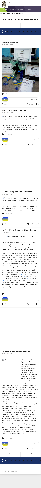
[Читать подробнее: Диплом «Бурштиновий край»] (5, 444)
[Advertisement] (20, 168)
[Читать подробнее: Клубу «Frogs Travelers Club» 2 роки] (5, 299)
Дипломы (9, 438)
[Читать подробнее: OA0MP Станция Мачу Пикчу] (5, 140)
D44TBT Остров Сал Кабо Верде (17, 192)
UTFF (24, 276)
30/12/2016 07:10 (7, 112)
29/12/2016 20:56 (7, 232)
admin (6, 104)
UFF (22, 274)
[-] (36, 99)
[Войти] (9, 3)
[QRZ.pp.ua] (3, 3)
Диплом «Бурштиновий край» (16, 351)
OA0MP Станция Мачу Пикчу (15, 110)
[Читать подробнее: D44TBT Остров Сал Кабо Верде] (5, 219)
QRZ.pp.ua (5, 471)
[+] (32, 99)
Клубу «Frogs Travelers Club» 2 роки (19, 230)
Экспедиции (10, 134)
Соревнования (11, 93)
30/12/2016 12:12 (7, 44)
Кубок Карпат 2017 (11, 42)
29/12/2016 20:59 (7, 194)
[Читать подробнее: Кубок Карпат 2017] (5, 99)
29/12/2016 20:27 (7, 353)
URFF (25, 282)
